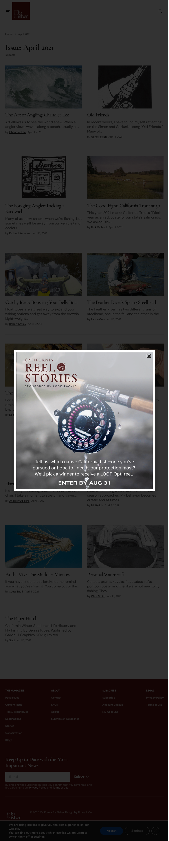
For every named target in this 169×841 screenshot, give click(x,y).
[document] (84, 420)
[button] (149, 356)
